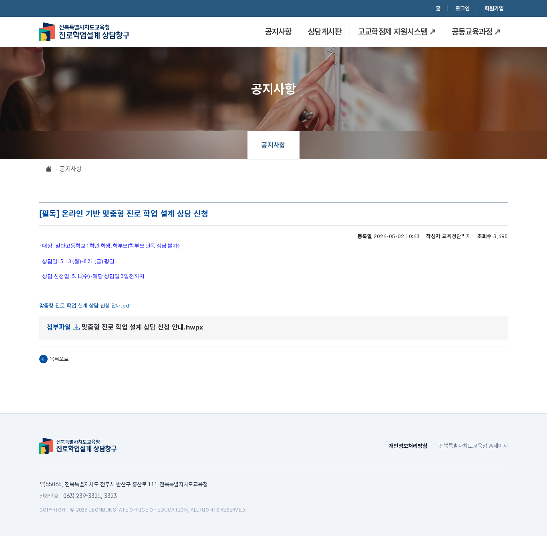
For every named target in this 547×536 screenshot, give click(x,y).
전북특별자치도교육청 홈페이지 (473, 446)
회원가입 (494, 8)
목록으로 (59, 359)
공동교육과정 (472, 31)
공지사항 (278, 31)
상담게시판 (325, 31)
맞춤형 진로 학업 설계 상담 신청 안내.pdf (85, 305)
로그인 (462, 8)
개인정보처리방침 (408, 446)
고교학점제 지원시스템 (392, 31)
